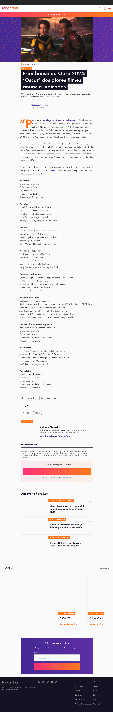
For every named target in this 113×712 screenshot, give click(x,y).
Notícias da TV (80, 686)
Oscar (53, 170)
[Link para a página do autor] (26, 106)
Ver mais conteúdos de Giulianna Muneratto (56, 436)
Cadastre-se (66, 478)
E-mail (36, 653)
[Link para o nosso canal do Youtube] (52, 682)
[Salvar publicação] (90, 502)
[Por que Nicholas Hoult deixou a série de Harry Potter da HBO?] (34, 544)
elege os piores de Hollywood (61, 120)
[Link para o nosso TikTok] (56, 682)
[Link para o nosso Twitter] (48, 682)
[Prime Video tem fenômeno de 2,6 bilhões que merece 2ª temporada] (34, 526)
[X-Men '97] (71, 595)
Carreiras (78, 695)
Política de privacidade (83, 704)
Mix (94, 699)
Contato (78, 691)
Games (95, 686)
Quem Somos (80, 682)
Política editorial (81, 699)
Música (95, 691)
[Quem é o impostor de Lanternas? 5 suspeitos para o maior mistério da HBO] (34, 507)
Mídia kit (96, 704)
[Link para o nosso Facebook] (39, 682)
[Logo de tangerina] (10, 8)
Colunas (96, 695)
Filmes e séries (98, 682)
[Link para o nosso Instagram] (43, 682)
